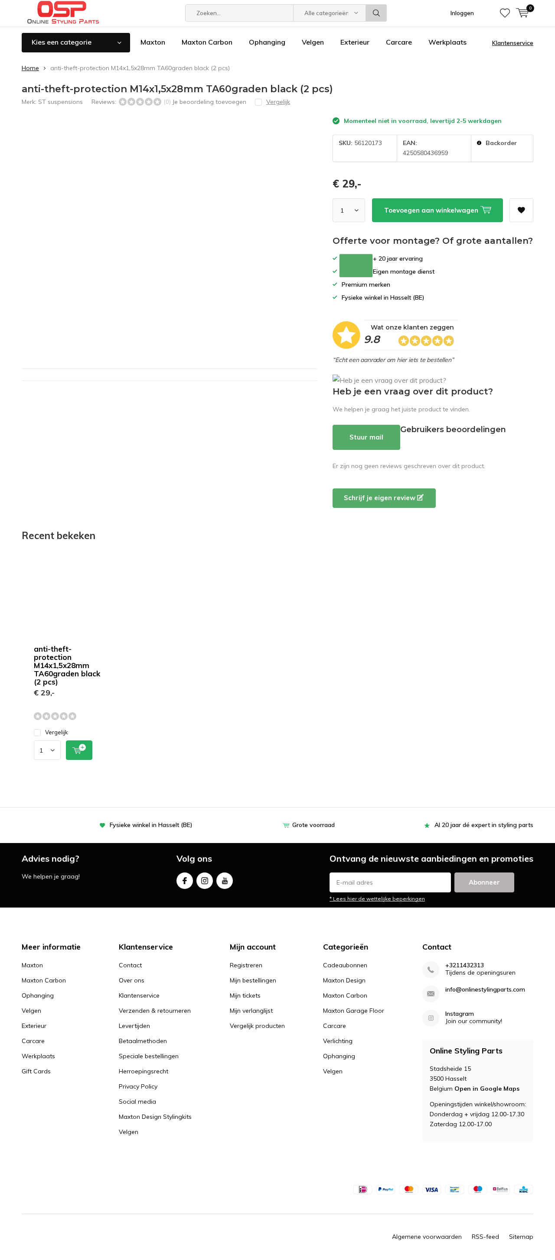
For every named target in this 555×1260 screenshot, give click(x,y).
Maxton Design (344, 980)
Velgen (313, 42)
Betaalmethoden (143, 1041)
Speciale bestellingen (149, 1056)
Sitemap (521, 1237)
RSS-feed (485, 1237)
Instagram (204, 880)
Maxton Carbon (207, 42)
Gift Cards (36, 1071)
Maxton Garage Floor (353, 1010)
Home (30, 68)
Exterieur (354, 42)
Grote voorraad (313, 825)
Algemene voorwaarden (427, 1237)
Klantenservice (512, 43)
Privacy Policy (138, 1086)
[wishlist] (505, 13)
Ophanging (267, 42)
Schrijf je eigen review (380, 498)
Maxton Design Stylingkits (155, 1117)
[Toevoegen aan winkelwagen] (79, 750)
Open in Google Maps (486, 1088)
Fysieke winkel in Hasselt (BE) (151, 825)
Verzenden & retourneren (155, 1010)
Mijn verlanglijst (251, 1010)
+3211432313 (464, 965)
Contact (130, 965)
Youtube (224, 880)
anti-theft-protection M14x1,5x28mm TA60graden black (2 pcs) (67, 665)
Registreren (246, 965)
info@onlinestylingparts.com (485, 989)
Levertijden (134, 1026)
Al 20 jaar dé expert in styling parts (483, 825)
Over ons (131, 980)
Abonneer (484, 882)
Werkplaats (447, 42)
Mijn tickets (245, 995)
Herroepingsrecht (143, 1071)
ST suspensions (60, 102)
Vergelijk (56, 732)
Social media (137, 1101)
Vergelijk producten (257, 1026)
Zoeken (376, 13)
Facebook (184, 880)
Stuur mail (366, 437)
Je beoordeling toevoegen (209, 102)
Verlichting (338, 1041)
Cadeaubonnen (345, 965)
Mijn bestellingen (253, 980)
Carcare (399, 42)
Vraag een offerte (356, 266)
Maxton (152, 42)
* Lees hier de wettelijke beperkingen (377, 898)
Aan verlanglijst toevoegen (521, 210)
